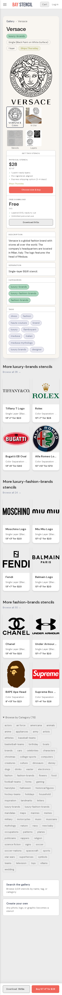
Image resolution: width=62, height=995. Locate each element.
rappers (24, 838)
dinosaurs (38, 763)
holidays (29, 794)
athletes (9, 737)
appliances (22, 731)
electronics (44, 769)
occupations (11, 831)
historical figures (45, 788)
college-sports (28, 756)
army (35, 731)
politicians (10, 838)
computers (47, 756)
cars (19, 750)
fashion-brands (19, 300)
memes (48, 813)
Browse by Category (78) (21, 717)
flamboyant (29, 329)
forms (28, 781)
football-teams (13, 781)
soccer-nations (13, 850)
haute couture (19, 322)
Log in (55, 4)
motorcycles (23, 819)
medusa (15, 336)
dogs (7, 769)
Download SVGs (31, 222)
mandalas (10, 813)
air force (20, 725)
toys (33, 863)
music (38, 819)
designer (37, 349)
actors (8, 725)
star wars (10, 856)
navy (35, 825)
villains (44, 863)
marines (35, 813)
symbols (42, 856)
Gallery (10, 21)
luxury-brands (17, 36)
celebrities (32, 750)
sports (46, 850)
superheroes (26, 856)
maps (23, 813)
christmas (10, 756)
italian (29, 336)
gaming (40, 781)
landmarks (26, 800)
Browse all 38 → (12, 371)
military (8, 819)
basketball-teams (14, 744)
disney (51, 763)
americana (36, 725)
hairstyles (10, 788)
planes (41, 831)
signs (28, 844)
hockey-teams (12, 794)
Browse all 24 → (12, 492)
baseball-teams (27, 737)
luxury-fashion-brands (23, 293)
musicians (51, 819)
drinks (18, 769)
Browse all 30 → (12, 607)
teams (8, 863)
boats (46, 744)
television (21, 863)
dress (14, 316)
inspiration (10, 800)
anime (8, 731)
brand (36, 322)
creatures (10, 763)
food (53, 775)
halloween (25, 788)
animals (50, 725)
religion (38, 838)
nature (24, 825)
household (45, 794)
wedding (9, 869)
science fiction (13, 844)
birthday (33, 744)
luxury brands (18, 349)
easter (29, 769)
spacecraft (32, 850)
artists (46, 731)
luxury (14, 329)
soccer (39, 844)
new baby (47, 825)
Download (15, 989)
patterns (28, 831)
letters (40, 800)
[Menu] (5, 4)
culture (24, 763)
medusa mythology (22, 342)
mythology (10, 825)
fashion (27, 316)
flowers (43, 775)
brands (9, 750)
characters (49, 750)
